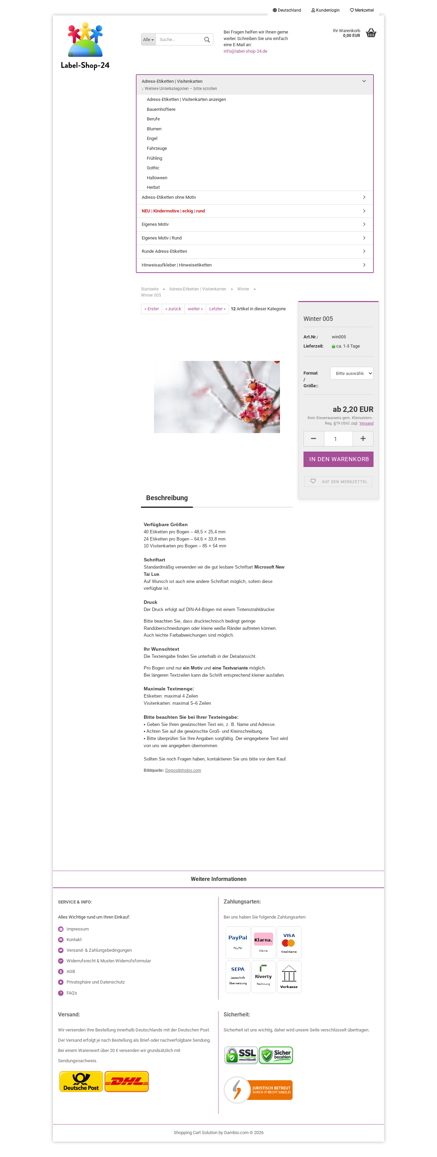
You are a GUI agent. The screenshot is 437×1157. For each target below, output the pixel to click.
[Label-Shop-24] (94, 54)
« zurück (173, 308)
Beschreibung (167, 498)
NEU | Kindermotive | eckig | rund (173, 210)
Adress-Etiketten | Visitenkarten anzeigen (186, 99)
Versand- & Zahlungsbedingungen (99, 950)
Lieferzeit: (313, 346)
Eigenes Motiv (155, 224)
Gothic (153, 167)
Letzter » (217, 308)
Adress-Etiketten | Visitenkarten (172, 81)
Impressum (78, 929)
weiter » (195, 308)
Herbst (153, 187)
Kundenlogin (327, 10)
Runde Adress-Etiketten (164, 251)
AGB (71, 971)
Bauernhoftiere (161, 109)
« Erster (151, 308)
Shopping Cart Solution (195, 1132)
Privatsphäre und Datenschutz (96, 982)
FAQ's (72, 993)
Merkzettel (364, 10)
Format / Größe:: (311, 379)
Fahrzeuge (157, 148)
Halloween (157, 177)
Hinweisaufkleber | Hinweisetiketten (177, 265)
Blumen (154, 128)
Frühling (154, 158)
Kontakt (74, 939)
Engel (152, 138)
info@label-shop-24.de (245, 51)
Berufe (153, 118)
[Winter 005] (217, 390)
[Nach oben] (19, 1146)
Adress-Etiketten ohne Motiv (169, 197)
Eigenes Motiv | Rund (162, 237)
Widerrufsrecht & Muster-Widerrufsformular (109, 960)
